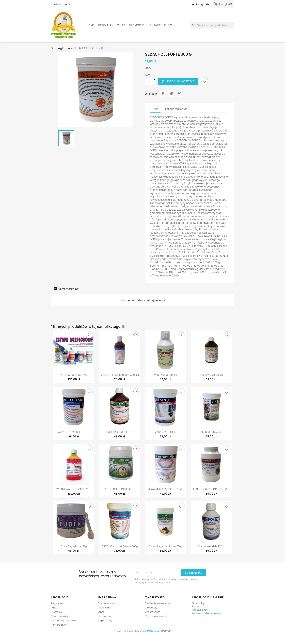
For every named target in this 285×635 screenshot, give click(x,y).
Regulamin (57, 603)
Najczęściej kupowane (63, 620)
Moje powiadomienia (156, 616)
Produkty (105, 25)
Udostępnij (162, 93)
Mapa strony (105, 620)
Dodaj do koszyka (177, 81)
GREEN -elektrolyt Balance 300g (120, 546)
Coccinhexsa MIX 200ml (211, 546)
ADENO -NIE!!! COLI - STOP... (74, 431)
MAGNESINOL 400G (165, 431)
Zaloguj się (151, 607)
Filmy (168, 25)
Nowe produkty (59, 616)
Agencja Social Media (149, 630)
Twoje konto (155, 597)
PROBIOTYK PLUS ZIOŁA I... (119, 431)
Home (90, 25)
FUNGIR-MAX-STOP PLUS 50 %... (211, 489)
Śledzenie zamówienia (157, 603)
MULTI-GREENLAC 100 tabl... (119, 489)
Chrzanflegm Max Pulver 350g (165, 546)
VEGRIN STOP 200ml (165, 374)
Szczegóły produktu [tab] (176, 109)
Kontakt (154, 25)
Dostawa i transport (109, 603)
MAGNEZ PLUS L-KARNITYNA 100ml (119, 374)
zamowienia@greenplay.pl (206, 613)
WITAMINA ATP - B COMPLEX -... (73, 489)
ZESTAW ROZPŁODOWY (74, 374)
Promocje (136, 25)
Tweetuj (171, 93)
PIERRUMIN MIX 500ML (211, 374)
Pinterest (179, 93)
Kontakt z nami (60, 4)
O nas (121, 25)
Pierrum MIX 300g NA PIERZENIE (165, 489)
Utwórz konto (152, 611)
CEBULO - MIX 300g (211, 431)
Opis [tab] (155, 109)
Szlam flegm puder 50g (74, 546)
